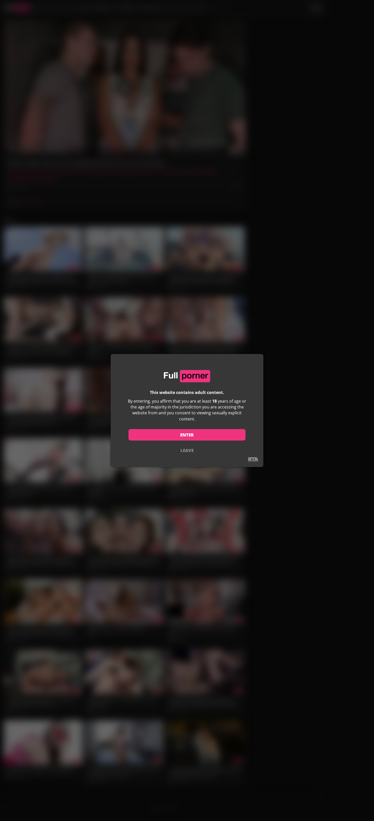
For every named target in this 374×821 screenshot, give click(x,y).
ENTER (187, 435)
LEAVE (187, 450)
